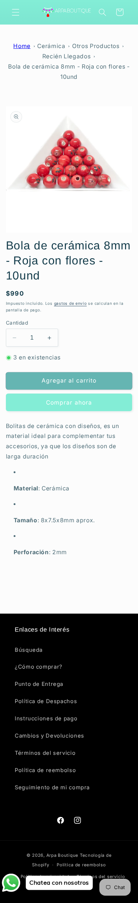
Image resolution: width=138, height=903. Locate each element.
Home (22, 46)
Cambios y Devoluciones (49, 735)
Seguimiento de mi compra (52, 787)
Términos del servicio (45, 753)
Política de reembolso (45, 770)
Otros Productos (95, 46)
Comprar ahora (69, 402)
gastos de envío (70, 303)
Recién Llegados (66, 56)
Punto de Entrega (39, 684)
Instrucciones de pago (46, 718)
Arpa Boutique (62, 855)
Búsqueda (29, 650)
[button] (15, 12)
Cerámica (51, 46)
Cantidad (17, 323)
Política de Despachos (46, 701)
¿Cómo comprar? (39, 666)
